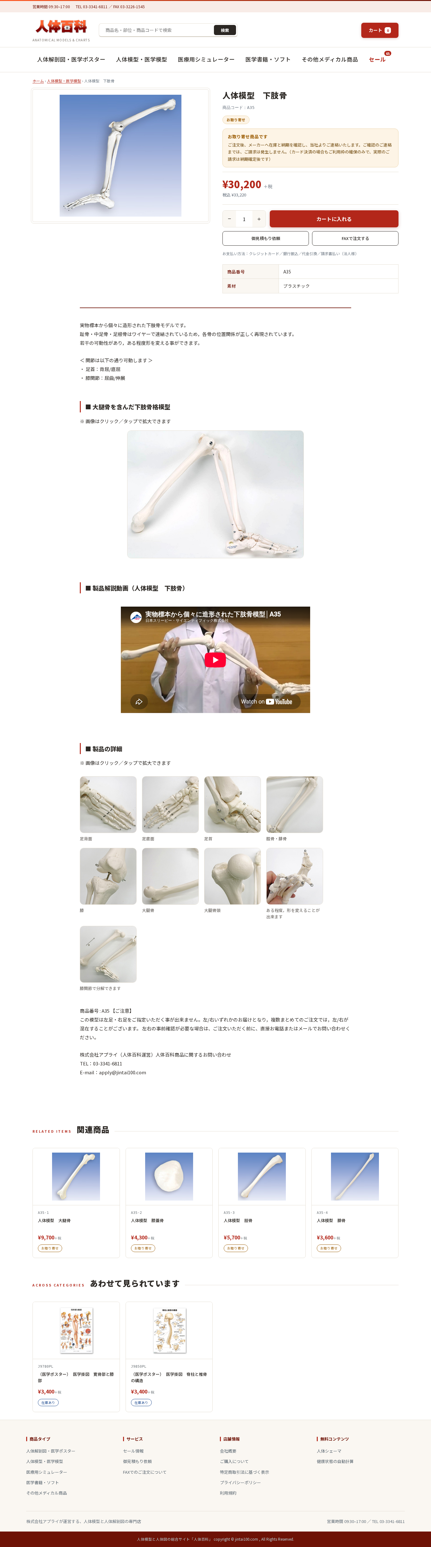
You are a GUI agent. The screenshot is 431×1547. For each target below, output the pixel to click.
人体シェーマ (329, 1451)
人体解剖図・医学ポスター (71, 59)
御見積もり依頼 (265, 238)
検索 (225, 30)
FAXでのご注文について (145, 1472)
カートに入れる (334, 219)
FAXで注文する (355, 238)
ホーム (38, 80)
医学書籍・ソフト (268, 59)
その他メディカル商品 (330, 59)
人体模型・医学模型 (141, 59)
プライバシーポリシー (240, 1482)
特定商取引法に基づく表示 (244, 1472)
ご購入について (234, 1461)
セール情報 (133, 1451)
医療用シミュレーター (206, 59)
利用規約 (228, 1493)
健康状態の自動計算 (335, 1461)
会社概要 (228, 1451)
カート (379, 30)
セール (379, 57)
